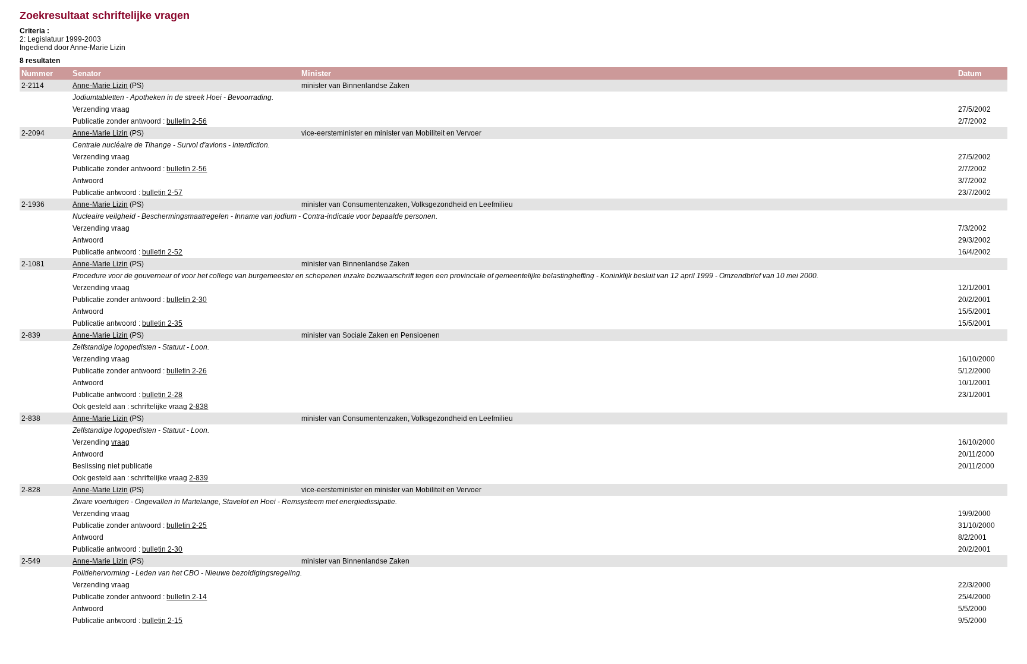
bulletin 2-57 (162, 192)
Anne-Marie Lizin (100, 85)
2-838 (198, 406)
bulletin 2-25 (186, 525)
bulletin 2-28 (162, 395)
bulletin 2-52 (162, 252)
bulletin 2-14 (186, 597)
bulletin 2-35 (162, 323)
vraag (120, 442)
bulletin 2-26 (186, 371)
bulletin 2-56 (186, 121)
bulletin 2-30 (186, 299)
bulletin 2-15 (162, 620)
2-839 (198, 478)
